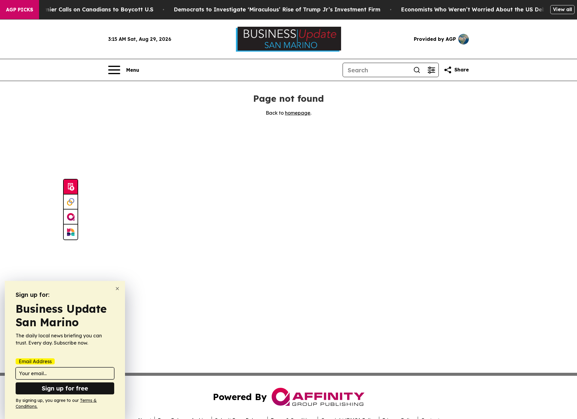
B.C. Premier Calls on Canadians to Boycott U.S (88, 9)
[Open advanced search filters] (431, 70)
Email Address (35, 361)
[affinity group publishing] (71, 217)
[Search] (417, 70)
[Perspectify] (71, 202)
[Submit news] (71, 186)
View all (562, 9)
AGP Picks (19, 10)
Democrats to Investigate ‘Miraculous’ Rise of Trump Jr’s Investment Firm (277, 9)
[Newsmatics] (71, 232)
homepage (297, 113)
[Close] (117, 288)
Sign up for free (65, 388)
